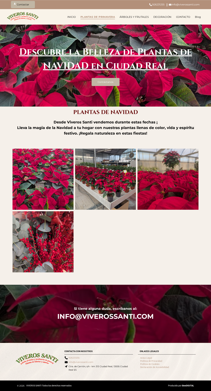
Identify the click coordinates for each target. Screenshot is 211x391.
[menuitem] (72, 17)
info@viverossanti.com (186, 4)
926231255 (158, 4)
